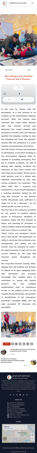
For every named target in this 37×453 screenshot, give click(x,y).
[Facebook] (12, 344)
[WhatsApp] (24, 344)
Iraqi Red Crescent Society (18, 3)
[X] (16, 344)
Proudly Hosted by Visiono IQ (18, 452)
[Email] (31, 344)
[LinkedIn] (20, 344)
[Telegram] (27, 344)
